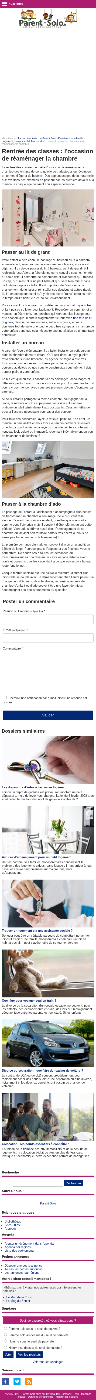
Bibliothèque (13, 1221)
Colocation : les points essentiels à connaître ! (35, 1144)
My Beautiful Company (59, 1393)
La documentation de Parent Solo (36, 138)
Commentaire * (13, 648)
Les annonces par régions (22, 1272)
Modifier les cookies (67, 1396)
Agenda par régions (18, 1247)
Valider (48, 715)
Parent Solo (48, 1203)
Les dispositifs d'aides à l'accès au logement (34, 787)
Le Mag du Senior (18, 1301)
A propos (11, 1228)
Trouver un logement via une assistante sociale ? (37, 930)
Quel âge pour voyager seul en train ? (29, 1000)
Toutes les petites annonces (24, 1269)
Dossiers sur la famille (70, 138)
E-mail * (15, 630)
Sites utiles (12, 1225)
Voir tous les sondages (48, 1362)
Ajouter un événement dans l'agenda (29, 1243)
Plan (76, 1393)
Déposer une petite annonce (23, 1265)
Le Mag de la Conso (19, 1297)
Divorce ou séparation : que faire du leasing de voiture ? (42, 1070)
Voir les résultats (29, 1354)
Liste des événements (19, 1250)
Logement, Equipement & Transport (22, 141)
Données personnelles (40, 1396)
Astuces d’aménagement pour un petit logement (36, 857)
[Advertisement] (48, 82)
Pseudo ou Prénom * (24, 611)
